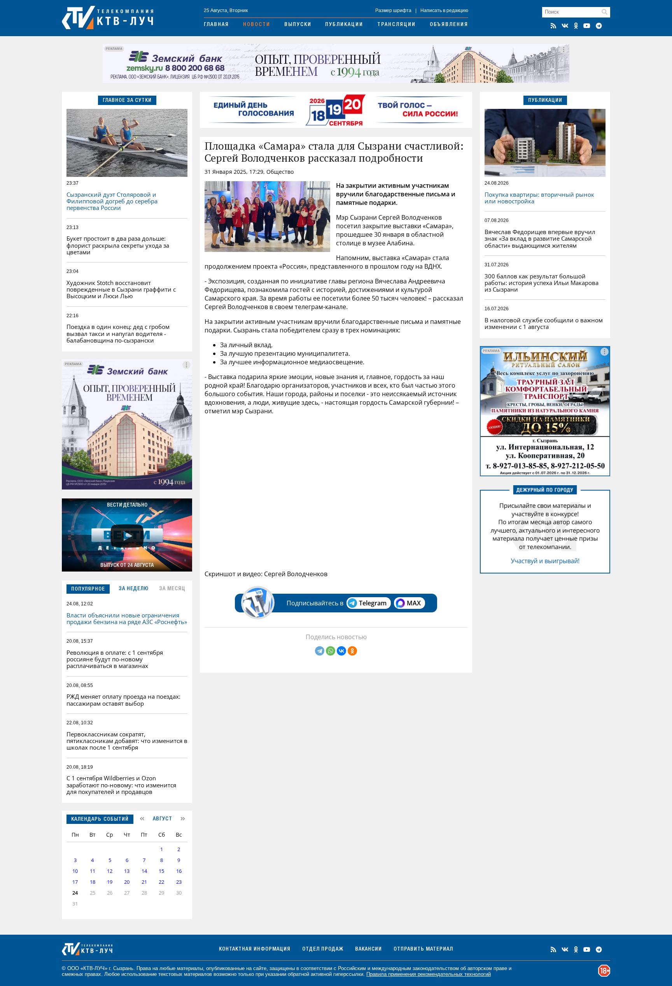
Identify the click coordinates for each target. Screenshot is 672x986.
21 (144, 882)
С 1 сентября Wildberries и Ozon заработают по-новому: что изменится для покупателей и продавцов (121, 784)
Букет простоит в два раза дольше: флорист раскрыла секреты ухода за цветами (117, 245)
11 (92, 871)
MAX (414, 603)
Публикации (344, 25)
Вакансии (368, 949)
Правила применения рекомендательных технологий (428, 974)
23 (179, 882)
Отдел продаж (322, 949)
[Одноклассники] (352, 651)
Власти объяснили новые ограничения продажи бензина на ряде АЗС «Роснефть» (126, 618)
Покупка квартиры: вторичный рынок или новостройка (539, 198)
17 (75, 882)
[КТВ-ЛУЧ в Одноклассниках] (576, 25)
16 (179, 871)
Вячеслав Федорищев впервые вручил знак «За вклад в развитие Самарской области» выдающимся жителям (540, 238)
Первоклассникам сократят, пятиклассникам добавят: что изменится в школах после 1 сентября (126, 741)
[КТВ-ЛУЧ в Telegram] (599, 25)
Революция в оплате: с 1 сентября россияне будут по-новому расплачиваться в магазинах (114, 659)
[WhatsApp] (330, 651)
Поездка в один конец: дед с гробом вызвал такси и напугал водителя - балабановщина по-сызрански (118, 333)
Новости (256, 25)
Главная (216, 25)
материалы (190, 968)
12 (109, 871)
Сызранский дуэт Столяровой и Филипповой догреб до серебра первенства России (112, 201)
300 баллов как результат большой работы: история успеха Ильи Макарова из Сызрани (541, 283)
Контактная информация (254, 949)
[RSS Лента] (553, 25)
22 (161, 882)
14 (144, 871)
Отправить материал (423, 949)
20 (127, 882)
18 (92, 882)
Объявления (449, 25)
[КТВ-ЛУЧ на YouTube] (586, 25)
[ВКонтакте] (341, 651)
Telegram (373, 603)
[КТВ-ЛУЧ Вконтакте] (565, 25)
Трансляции (396, 25)
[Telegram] (319, 651)
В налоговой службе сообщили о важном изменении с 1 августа (544, 323)
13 (127, 871)
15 (161, 871)
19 (109, 882)
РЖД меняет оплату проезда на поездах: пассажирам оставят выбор (123, 699)
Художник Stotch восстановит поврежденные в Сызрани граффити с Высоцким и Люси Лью (121, 289)
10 (75, 871)
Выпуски (298, 25)
